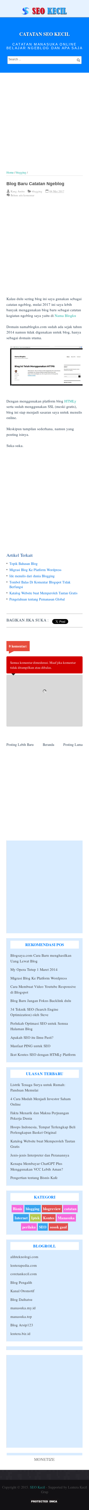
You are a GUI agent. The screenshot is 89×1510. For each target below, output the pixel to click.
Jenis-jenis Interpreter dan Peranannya (39, 1155)
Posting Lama (73, 744)
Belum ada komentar (22, 195)
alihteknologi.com (24, 1256)
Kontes (48, 1218)
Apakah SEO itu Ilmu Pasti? (31, 1037)
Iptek (35, 1218)
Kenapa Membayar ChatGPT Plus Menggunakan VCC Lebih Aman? (36, 1166)
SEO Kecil (37, 1487)
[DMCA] (44, 1502)
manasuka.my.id (23, 1307)
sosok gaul (58, 1227)
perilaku (29, 1227)
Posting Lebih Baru (20, 744)
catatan (70, 1208)
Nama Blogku (65, 315)
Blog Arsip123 (21, 1324)
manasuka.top (21, 1316)
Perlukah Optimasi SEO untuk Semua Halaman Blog (39, 1026)
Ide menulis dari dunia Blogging (32, 576)
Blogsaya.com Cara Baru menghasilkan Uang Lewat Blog (40, 958)
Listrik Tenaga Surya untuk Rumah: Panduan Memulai (37, 1087)
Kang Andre (18, 191)
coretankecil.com (23, 1273)
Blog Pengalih (21, 1282)
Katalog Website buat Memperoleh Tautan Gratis (43, 593)
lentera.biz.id (20, 1333)
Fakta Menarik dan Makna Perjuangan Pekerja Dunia (39, 1115)
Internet (21, 1218)
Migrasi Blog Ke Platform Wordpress (35, 569)
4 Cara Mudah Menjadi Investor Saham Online (40, 1101)
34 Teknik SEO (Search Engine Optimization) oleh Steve (34, 1012)
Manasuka (66, 1218)
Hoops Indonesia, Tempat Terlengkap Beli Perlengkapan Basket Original (42, 1129)
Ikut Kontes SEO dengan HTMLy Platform (43, 1054)
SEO (42, 1227)
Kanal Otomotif (22, 1290)
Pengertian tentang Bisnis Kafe (34, 1177)
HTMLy (70, 401)
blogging (37, 191)
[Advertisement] (44, 125)
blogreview (52, 1208)
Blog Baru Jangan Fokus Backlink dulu (40, 1000)
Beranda (48, 744)
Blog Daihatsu (21, 1299)
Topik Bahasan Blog (23, 563)
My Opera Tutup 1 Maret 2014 (34, 969)
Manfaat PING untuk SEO (30, 1045)
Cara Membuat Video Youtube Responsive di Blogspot (43, 989)
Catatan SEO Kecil (44, 34)
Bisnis (17, 1208)
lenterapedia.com (23, 1265)
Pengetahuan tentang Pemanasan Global (37, 599)
